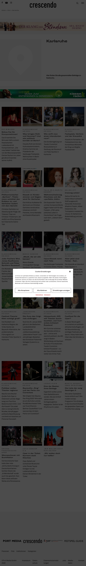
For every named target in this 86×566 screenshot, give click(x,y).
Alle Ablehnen (42, 290)
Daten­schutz (39, 294)
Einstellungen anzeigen (61, 290)
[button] (70, 272)
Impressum (47, 294)
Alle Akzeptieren (23, 290)
